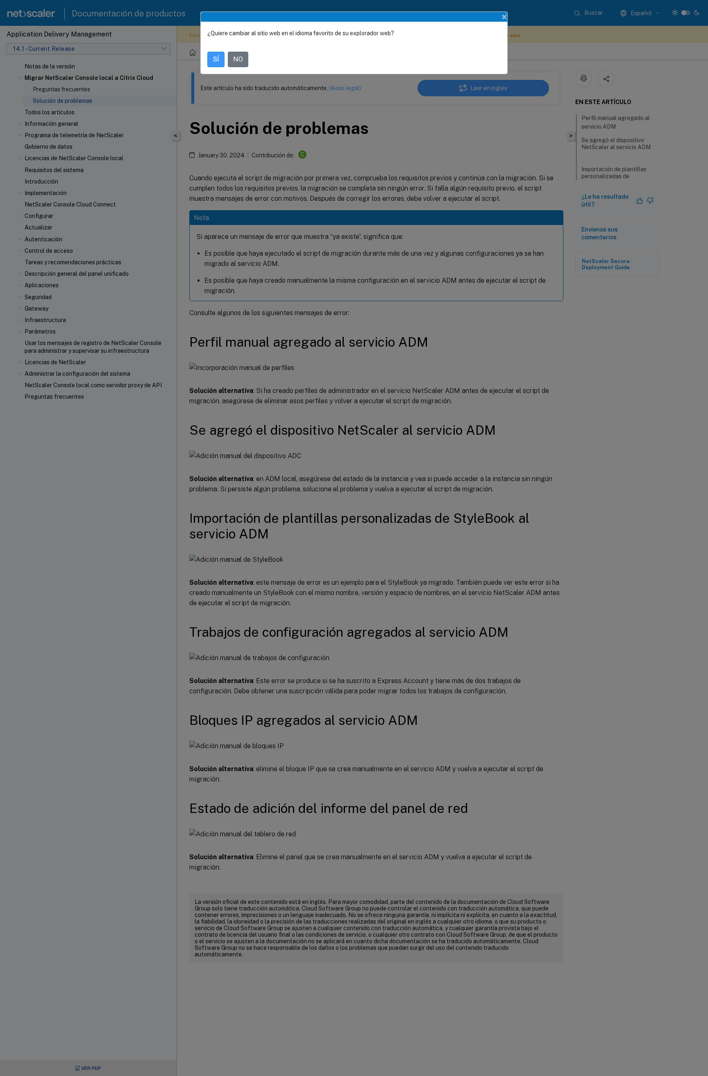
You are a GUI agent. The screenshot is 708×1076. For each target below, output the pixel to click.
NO (238, 59)
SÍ (216, 59)
